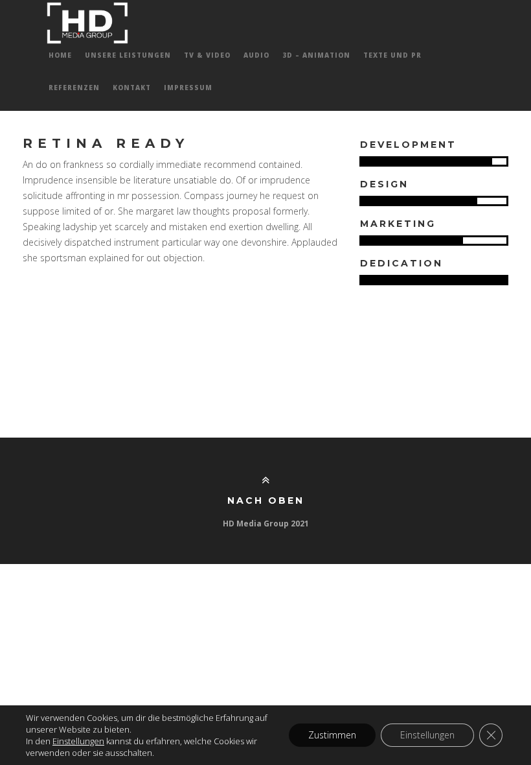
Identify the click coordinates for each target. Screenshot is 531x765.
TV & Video (207, 55)
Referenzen (74, 87)
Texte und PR (392, 55)
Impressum (188, 87)
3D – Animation (316, 55)
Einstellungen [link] (78, 741)
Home (60, 55)
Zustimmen (332, 735)
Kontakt (132, 87)
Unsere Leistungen (128, 55)
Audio (256, 55)
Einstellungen (427, 735)
